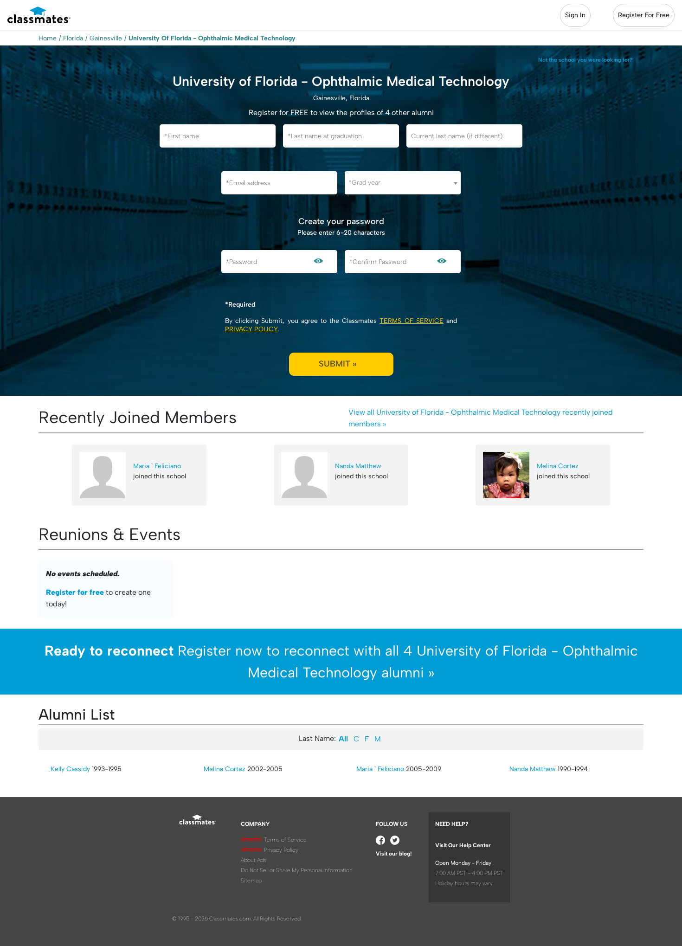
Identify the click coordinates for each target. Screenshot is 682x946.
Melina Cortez (558, 466)
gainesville (106, 38)
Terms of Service (411, 321)
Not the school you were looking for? (585, 60)
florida (73, 38)
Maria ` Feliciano (157, 466)
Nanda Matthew (358, 466)
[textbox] (403, 182)
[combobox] (403, 182)
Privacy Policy (251, 329)
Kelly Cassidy (70, 769)
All (343, 738)
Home (48, 38)
